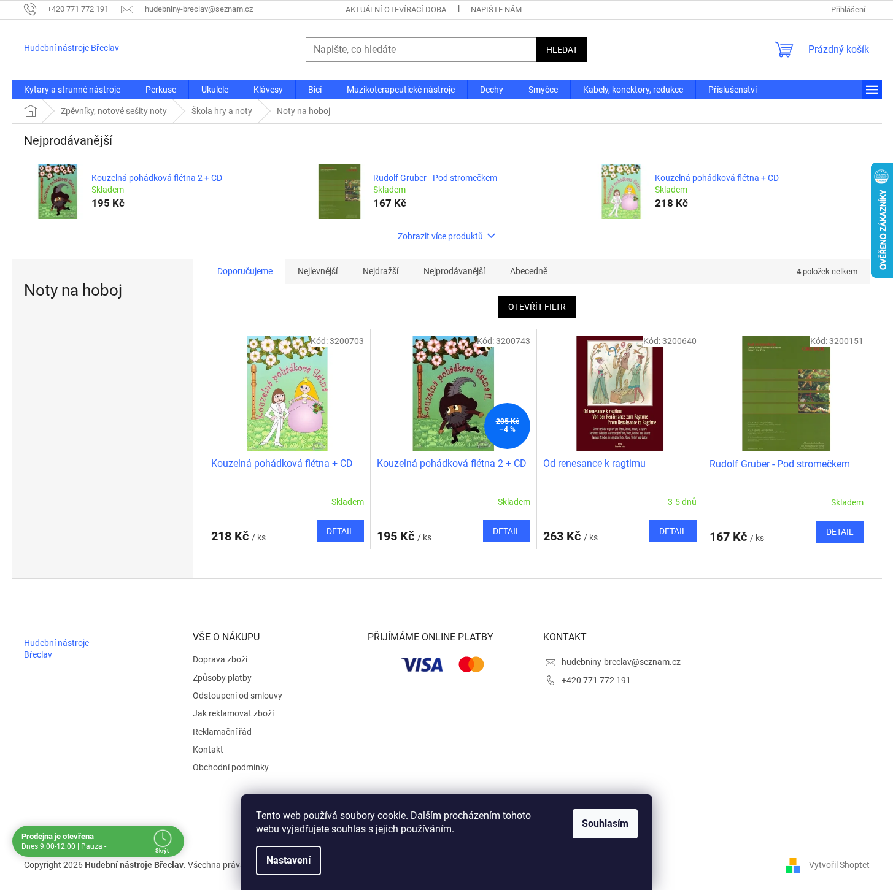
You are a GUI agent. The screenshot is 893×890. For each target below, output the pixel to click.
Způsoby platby (222, 678)
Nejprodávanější (454, 271)
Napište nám (496, 9)
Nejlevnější (318, 271)
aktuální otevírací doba (396, 9)
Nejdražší (380, 271)
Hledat (562, 50)
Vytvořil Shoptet (839, 864)
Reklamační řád (222, 732)
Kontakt (208, 749)
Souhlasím (605, 823)
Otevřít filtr (537, 307)
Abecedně (528, 271)
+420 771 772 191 (596, 680)
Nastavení (288, 860)
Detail (340, 531)
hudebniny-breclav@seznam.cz (621, 662)
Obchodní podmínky (231, 767)
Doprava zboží (220, 659)
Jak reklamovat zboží (233, 713)
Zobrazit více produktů (440, 236)
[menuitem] (72, 89)
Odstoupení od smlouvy (237, 695)
